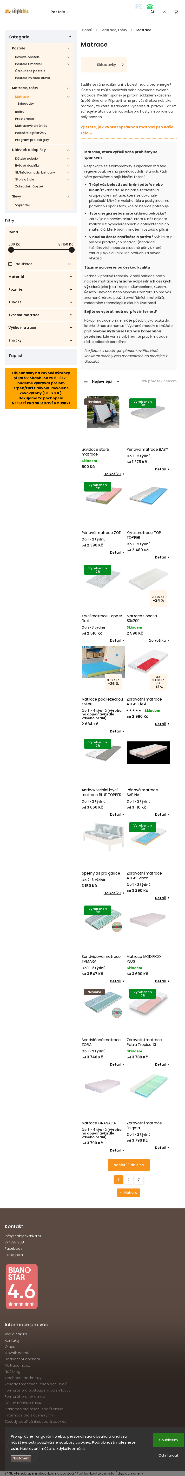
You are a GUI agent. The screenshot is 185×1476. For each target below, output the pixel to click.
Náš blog (12, 1371)
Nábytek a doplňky (29, 149)
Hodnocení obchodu (23, 1359)
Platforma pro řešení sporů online (34, 1409)
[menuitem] (62, 12)
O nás (10, 1346)
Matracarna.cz (17, 1365)
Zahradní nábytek (29, 186)
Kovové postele (27, 57)
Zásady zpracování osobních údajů (36, 1384)
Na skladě (43, 264)
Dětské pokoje (26, 158)
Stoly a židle (24, 179)
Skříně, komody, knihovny (35, 172)
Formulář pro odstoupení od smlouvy (37, 1390)
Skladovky (26, 104)
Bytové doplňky (27, 165)
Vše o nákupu (16, 1334)
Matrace (22, 97)
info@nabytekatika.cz (23, 1236)
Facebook (13, 1248)
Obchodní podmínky (23, 1377)
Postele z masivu (28, 64)
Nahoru (130, 1192)
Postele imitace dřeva (32, 78)
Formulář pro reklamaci (25, 1396)
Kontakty (12, 1340)
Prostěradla (24, 119)
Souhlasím (168, 1439)
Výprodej (22, 205)
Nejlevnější (102, 381)
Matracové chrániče (31, 126)
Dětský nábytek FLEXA (23, 1402)
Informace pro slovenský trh (29, 1415)
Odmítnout (168, 1455)
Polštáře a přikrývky (30, 133)
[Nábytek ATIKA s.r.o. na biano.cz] (92, 1287)
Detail (160, 469)
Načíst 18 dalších (129, 1165)
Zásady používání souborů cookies (35, 1421)
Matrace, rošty (25, 87)
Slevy (16, 196)
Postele (18, 48)
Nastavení (21, 1458)
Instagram (14, 1254)
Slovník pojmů (17, 1352)
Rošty (19, 112)
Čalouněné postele (30, 71)
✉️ (138, 7)
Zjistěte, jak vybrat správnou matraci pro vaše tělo (127, 130)
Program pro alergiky (32, 140)
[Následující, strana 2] (128, 1179)
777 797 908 (14, 1242)
